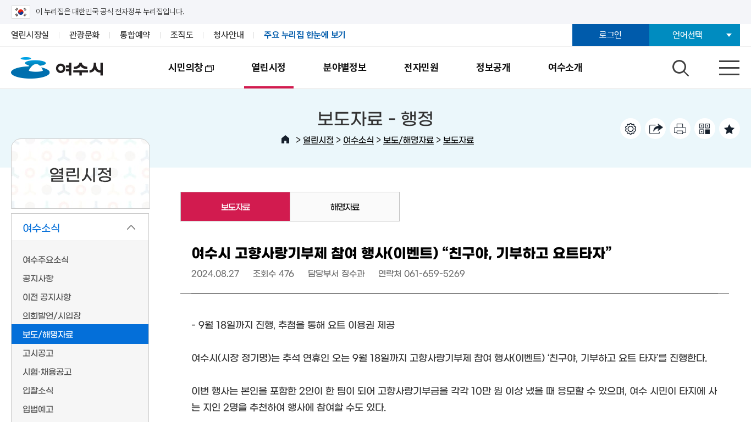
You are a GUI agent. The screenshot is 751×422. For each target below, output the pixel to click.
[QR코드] (704, 128)
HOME (285, 139)
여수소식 (358, 139)
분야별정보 (345, 67)
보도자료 (458, 139)
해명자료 (344, 206)
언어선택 (687, 35)
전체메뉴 (719, 65)
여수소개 (565, 67)
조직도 (181, 35)
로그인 (610, 35)
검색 (679, 65)
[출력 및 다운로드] (680, 128)
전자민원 (421, 67)
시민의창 (176, 75)
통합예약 (135, 35)
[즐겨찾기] (729, 128)
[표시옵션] (630, 128)
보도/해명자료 (408, 139)
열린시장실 (30, 35)
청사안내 (228, 35)
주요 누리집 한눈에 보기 (305, 35)
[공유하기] (655, 128)
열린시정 (268, 67)
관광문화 (84, 35)
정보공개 (493, 67)
